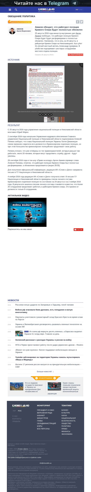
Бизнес (64, 410)
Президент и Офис (45, 410)
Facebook (77, 22)
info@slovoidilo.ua (45, 463)
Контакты (16, 419)
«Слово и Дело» (22, 449)
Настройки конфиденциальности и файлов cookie (24, 457)
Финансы (65, 431)
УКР (77, 9)
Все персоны (43, 429)
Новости (13, 300)
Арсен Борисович (24, 30)
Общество (66, 423)
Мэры (39, 426)
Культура (65, 413)
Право (64, 429)
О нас (15, 416)
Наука (64, 415)
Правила (16, 421)
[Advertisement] (45, 252)
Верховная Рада (44, 413)
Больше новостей (44, 371)
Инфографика (45, 378)
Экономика (66, 434)
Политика (66, 426)
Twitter (81, 22)
